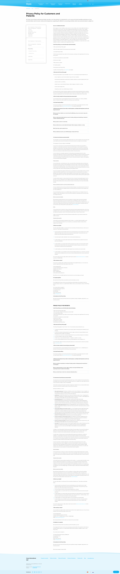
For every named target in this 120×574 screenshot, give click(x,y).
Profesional (33, 0)
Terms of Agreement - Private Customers (34, 27)
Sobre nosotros (80, 4)
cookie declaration (76, 204)
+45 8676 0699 (34, 567)
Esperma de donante (53, 4)
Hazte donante (38, 0)
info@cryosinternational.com (36, 566)
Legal (32, 8)
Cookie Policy (30, 34)
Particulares (28, 0)
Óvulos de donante (60, 4)
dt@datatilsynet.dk (58, 293)
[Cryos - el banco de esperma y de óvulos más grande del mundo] (28, 4)
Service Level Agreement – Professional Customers (34, 45)
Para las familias (74, 4)
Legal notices (30, 36)
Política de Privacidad (62, 558)
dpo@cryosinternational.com (67, 106)
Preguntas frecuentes (44, 558)
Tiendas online (79, 558)
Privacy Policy (30, 30)
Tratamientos (67, 3)
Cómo (47, 3)
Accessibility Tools (91, 558)
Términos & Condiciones (72, 558)
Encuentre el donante (41, 4)
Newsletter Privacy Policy (32, 32)
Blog (85, 558)
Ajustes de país (91, 0)
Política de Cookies (53, 558)
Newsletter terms (31, 33)
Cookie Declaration (74, 476)
